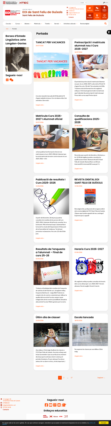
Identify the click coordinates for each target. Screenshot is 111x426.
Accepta (103, 423)
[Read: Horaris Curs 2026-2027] (90, 266)
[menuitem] (10, 2)
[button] (109, 32)
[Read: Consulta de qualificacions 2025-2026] (90, 140)
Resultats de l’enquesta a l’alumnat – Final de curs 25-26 (50, 252)
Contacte (71, 17)
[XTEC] (50, 416)
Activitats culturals (70, 23)
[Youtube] (51, 405)
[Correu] (59, 405)
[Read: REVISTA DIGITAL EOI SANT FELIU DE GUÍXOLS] (90, 197)
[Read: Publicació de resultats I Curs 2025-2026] (51, 201)
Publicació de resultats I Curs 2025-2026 (50, 181)
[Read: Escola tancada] (90, 334)
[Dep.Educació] (45, 416)
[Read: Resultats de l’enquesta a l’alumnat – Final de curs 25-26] (51, 273)
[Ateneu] (55, 416)
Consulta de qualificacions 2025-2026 (87, 119)
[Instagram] (7, 80)
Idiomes (26, 23)
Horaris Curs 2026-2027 (89, 249)
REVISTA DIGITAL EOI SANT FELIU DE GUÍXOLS (89, 181)
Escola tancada (84, 317)
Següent (101, 377)
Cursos (17, 23)
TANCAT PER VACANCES (50, 42)
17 (71, 377)
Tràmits (47, 23)
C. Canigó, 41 (76, 8)
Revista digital (84, 23)
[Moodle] (64, 405)
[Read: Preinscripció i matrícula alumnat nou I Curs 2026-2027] (90, 66)
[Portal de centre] (65, 416)
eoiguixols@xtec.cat (74, 12)
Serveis (56, 23)
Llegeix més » (40, 105)
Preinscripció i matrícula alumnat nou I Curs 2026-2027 (90, 46)
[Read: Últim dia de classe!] (51, 335)
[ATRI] (60, 416)
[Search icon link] (105, 23)
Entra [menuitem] (106, 2)
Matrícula (37, 23)
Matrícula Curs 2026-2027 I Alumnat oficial (49, 117)
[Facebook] (46, 405)
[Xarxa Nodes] (11, 80)
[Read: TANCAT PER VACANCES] (51, 70)
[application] (11, 23)
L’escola (8, 23)
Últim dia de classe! (48, 317)
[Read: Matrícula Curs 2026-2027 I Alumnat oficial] (51, 136)
